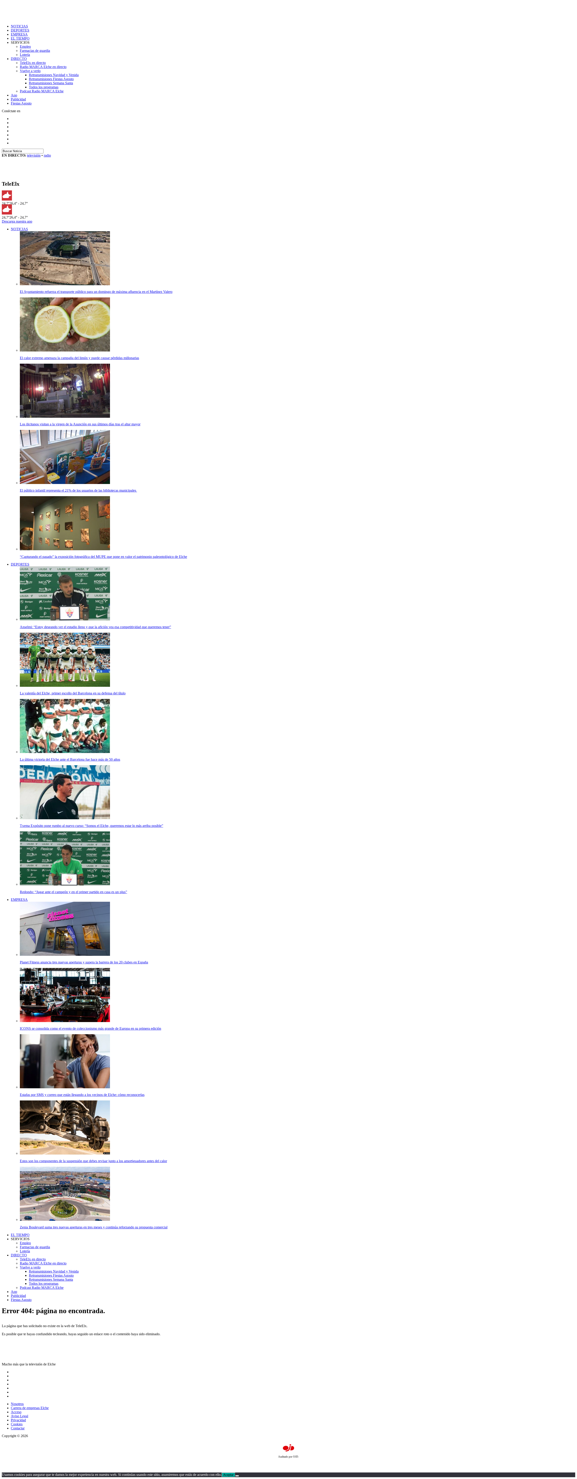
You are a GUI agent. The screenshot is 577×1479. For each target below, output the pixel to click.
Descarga (17, 221)
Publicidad (18, 99)
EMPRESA (19, 34)
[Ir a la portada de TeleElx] (30, 174)
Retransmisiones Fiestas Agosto (51, 79)
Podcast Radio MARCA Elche (42, 91)
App (14, 95)
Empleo (25, 46)
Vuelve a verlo (30, 71)
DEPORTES (20, 30)
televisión (34, 155)
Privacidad (18, 1420)
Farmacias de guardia (35, 50)
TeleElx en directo (33, 63)
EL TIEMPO (20, 38)
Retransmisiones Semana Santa (51, 83)
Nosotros (17, 1404)
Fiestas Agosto (21, 103)
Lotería (25, 55)
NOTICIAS (19, 26)
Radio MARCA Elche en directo (43, 67)
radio (47, 155)
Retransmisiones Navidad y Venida (54, 75)
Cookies (17, 1424)
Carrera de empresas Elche (30, 1408)
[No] (237, 1476)
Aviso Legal (19, 1416)
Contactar (18, 1428)
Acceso (16, 1412)
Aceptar (228, 1475)
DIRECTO (19, 59)
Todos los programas (43, 87)
